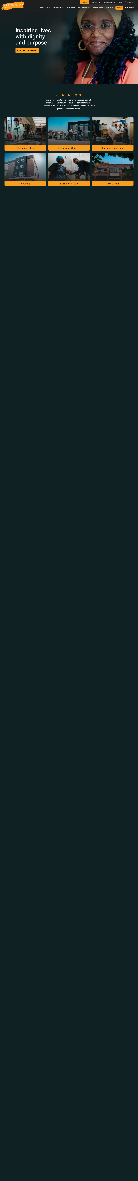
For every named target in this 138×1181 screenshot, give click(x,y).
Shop (120, 2)
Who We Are (44, 8)
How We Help (56, 8)
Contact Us (109, 8)
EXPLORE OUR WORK (26, 50)
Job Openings (96, 2)
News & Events (98, 8)
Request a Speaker (109, 2)
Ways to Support (83, 8)
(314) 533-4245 (129, 2)
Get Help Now (70, 8)
